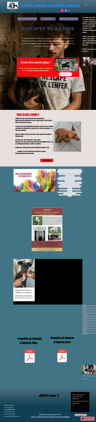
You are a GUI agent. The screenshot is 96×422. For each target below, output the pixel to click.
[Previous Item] (84, 369)
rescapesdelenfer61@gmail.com (12, 416)
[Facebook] (65, 10)
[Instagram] (62, 10)
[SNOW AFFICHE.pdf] (47, 229)
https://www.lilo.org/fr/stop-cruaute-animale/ (50, 417)
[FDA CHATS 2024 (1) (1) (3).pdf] (62, 356)
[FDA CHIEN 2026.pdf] (29, 356)
